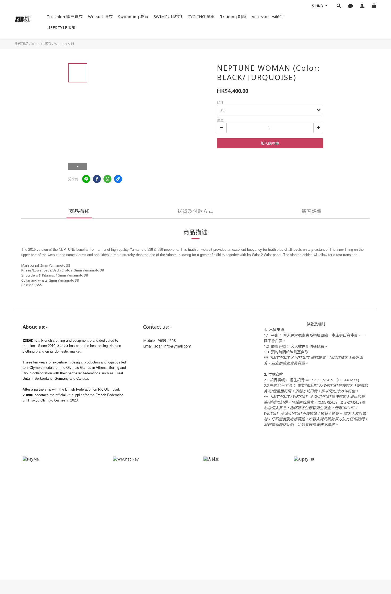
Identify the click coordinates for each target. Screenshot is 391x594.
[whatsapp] (107, 179)
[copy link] (118, 179)
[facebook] (97, 179)
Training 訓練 (233, 16)
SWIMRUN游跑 (168, 16)
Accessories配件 (268, 16)
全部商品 (21, 43)
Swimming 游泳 (133, 16)
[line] (86, 179)
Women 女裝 (64, 43)
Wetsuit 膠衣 (100, 16)
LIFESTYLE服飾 (61, 27)
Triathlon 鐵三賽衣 (65, 16)
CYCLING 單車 (201, 16)
